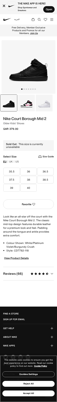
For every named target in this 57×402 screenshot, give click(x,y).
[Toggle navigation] (52, 19)
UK (11, 161)
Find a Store (11, 313)
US (17, 161)
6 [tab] (33, 89)
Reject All (28, 383)
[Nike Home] (7, 19)
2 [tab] (24, 89)
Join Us (34, 33)
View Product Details (16, 258)
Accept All (28, 393)
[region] (28, 379)
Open (49, 9)
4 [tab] (28, 89)
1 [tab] (21, 89)
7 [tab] (35, 89)
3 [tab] (26, 89)
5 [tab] (30, 89)
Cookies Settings (28, 374)
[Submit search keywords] (39, 19)
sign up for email (14, 319)
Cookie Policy (40, 366)
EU (4, 161)
